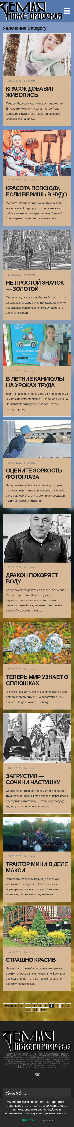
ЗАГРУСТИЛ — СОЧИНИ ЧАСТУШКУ (33, 779)
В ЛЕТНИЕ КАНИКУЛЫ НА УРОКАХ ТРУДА (35, 382)
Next (44, 1009)
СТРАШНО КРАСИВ (31, 960)
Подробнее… (48, 1120)
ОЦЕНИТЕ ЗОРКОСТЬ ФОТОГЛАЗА (34, 473)
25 (35, 1009)
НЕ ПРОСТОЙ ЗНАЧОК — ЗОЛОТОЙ (35, 285)
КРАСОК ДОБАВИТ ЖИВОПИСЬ (30, 92)
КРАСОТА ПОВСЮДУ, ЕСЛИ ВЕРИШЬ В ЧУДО (36, 191)
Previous (11, 1005)
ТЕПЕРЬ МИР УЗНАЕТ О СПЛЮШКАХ (37, 680)
